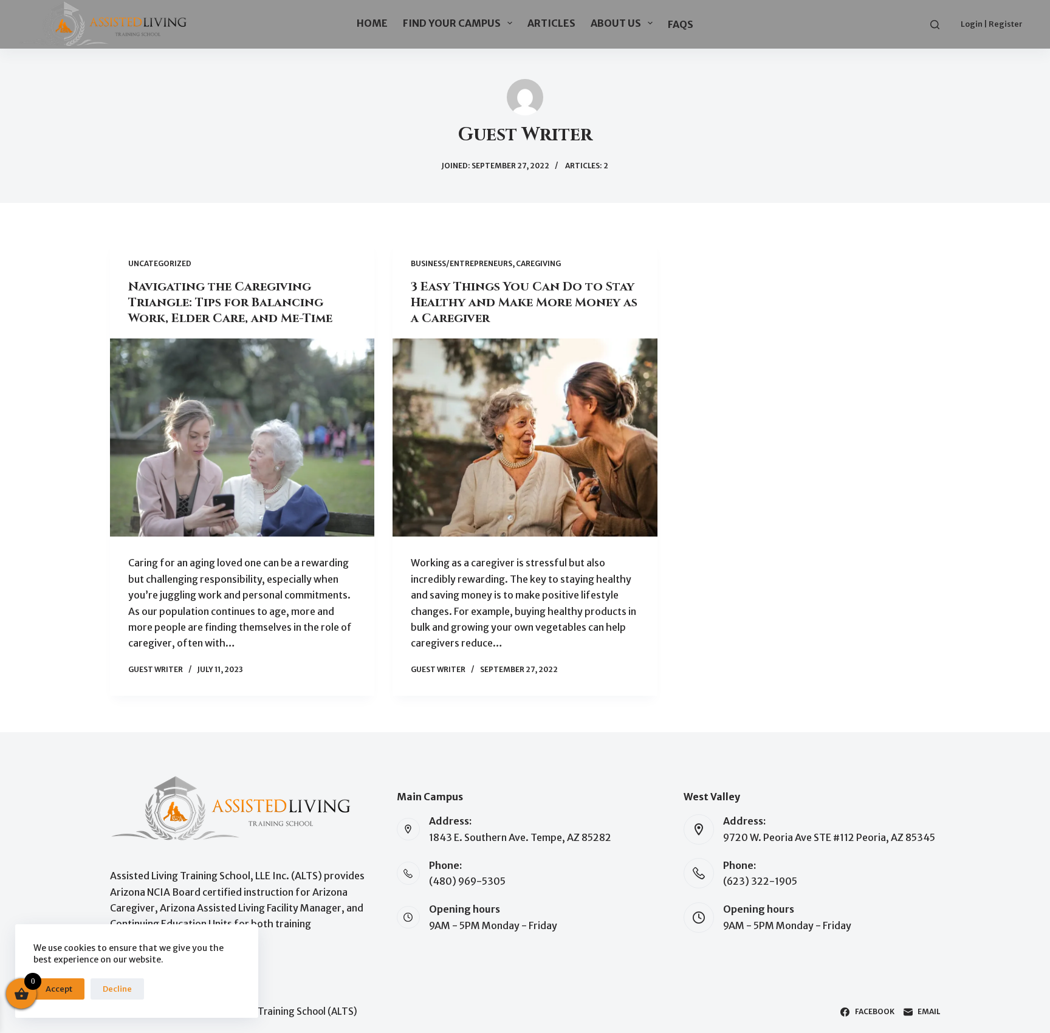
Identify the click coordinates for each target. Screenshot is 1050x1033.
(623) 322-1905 (760, 881)
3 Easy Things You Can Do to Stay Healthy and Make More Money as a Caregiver (524, 302)
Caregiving (538, 263)
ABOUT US (616, 23)
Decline (117, 989)
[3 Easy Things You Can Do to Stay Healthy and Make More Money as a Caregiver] (525, 437)
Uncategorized (159, 263)
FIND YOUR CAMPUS (452, 23)
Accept (59, 989)
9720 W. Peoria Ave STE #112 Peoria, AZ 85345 (829, 837)
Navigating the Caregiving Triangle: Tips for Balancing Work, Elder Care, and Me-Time (230, 302)
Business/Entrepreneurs (461, 263)
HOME (372, 23)
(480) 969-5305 (467, 881)
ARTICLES (551, 23)
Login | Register (992, 24)
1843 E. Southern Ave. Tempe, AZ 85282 (520, 837)
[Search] (934, 24)
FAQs (680, 24)
